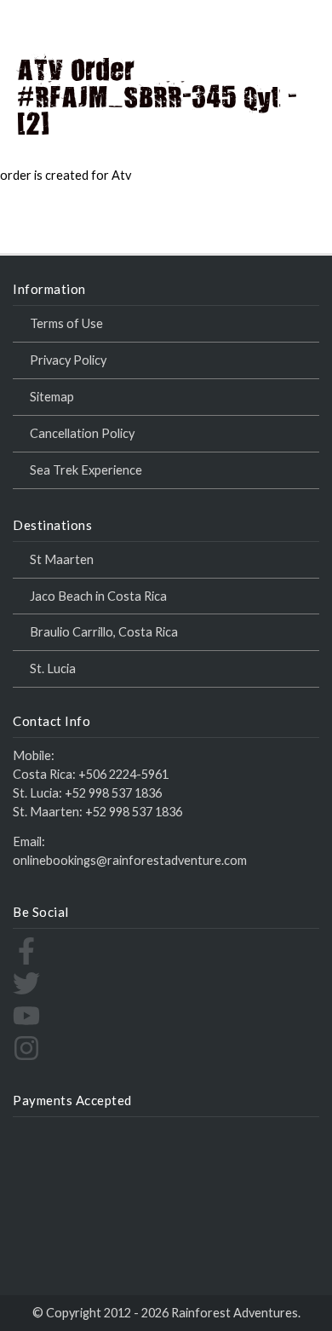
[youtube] (26, 1024)
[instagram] (26, 1057)
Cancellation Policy (82, 433)
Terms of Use (66, 323)
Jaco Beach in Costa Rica (98, 596)
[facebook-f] (26, 960)
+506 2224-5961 (123, 774)
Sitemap (52, 396)
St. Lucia (53, 668)
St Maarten (62, 559)
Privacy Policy (68, 360)
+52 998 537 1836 (113, 793)
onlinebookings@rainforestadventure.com (130, 860)
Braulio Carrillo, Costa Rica (104, 632)
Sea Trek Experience (86, 470)
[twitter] (26, 992)
